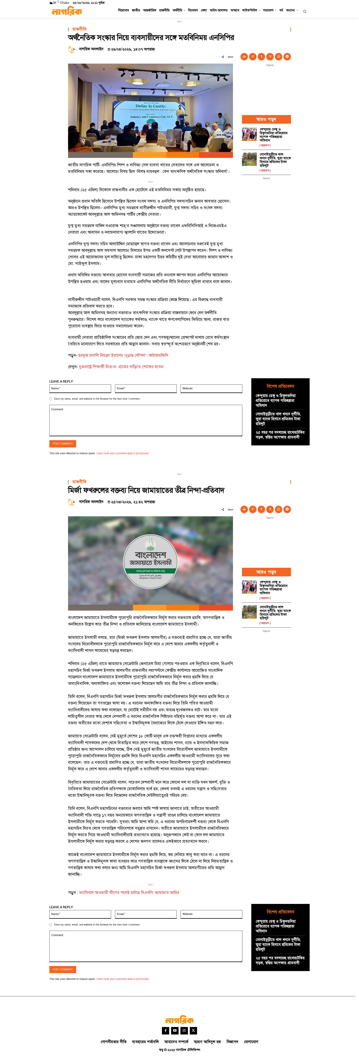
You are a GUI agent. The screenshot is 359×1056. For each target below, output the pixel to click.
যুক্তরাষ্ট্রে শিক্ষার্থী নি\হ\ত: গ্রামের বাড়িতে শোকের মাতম (121, 367)
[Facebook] (261, 56)
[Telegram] (287, 56)
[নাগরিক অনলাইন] (72, 49)
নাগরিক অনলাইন (91, 49)
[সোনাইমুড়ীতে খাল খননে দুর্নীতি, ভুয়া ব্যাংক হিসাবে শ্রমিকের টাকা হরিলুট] (249, 159)
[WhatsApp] (278, 56)
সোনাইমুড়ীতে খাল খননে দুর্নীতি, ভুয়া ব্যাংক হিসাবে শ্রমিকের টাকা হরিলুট (275, 160)
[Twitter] (193, 1030)
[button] (304, 11)
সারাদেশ (265, 145)
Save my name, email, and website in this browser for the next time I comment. (97, 399)
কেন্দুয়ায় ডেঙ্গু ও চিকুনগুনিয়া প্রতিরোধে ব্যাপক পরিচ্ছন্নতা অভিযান (274, 135)
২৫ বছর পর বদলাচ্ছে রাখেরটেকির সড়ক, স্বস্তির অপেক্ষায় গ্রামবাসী (280, 435)
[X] (270, 56)
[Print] (244, 56)
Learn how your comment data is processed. (122, 453)
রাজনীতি (79, 29)
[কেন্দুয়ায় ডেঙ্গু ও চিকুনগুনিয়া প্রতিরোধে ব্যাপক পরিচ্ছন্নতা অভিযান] (249, 134)
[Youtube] (175, 1030)
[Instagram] (184, 1030)
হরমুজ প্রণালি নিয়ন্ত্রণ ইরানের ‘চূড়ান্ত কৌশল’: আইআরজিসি (123, 355)
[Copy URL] (253, 56)
